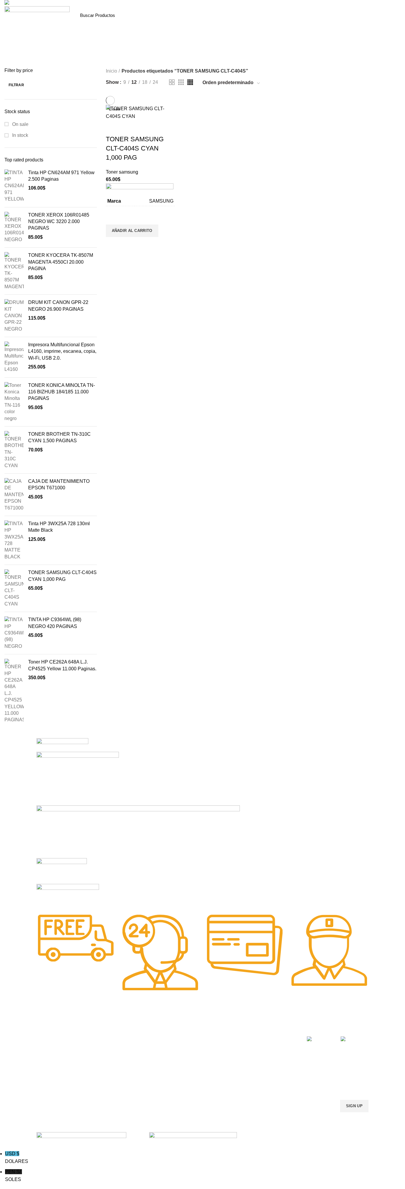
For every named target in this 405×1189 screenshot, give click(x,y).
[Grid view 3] (181, 82)
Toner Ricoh (47, 1089)
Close (114, 109)
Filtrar (16, 85)
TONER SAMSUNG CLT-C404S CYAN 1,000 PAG (62, 575)
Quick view (113, 244)
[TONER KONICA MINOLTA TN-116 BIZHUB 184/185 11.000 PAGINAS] (14, 402)
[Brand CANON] (61, 870)
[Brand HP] (77, 778)
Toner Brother (49, 1048)
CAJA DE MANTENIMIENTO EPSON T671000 (59, 484)
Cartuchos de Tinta (189, 1058)
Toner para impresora (192, 1048)
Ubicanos (248, 1078)
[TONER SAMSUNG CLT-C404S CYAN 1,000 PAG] (14, 588)
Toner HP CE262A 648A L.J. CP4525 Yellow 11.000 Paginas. (62, 665)
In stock (19, 135)
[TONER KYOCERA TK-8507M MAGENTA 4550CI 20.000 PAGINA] (14, 271)
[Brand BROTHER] (67, 895)
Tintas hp (112, 1038)
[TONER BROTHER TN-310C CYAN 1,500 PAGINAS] (14, 450)
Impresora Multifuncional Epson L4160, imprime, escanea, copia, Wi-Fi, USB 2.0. (62, 351)
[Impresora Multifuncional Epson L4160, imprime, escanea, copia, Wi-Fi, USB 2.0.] (14, 357)
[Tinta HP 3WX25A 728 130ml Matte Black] (14, 540)
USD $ (16, 1157)
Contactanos (251, 1068)
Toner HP (45, 1058)
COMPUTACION (187, 1028)
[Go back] (135, 58)
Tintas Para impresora (192, 1068)
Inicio (111, 70)
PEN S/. (13, 1175)
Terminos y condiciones (261, 1058)
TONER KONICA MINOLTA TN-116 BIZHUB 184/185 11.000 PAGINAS (61, 392)
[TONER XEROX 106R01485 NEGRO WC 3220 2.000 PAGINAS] (14, 227)
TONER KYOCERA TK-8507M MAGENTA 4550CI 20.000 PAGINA (60, 262)
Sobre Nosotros (259, 1028)
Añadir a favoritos (113, 217)
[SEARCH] (145, 15)
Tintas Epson (116, 1048)
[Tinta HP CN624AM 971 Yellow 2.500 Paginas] (14, 186)
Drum (177, 1078)
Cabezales (182, 1089)
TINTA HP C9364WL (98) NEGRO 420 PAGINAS (54, 623)
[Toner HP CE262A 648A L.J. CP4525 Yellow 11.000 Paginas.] (14, 691)
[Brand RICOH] (62, 744)
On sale (19, 124)
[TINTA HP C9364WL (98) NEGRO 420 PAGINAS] (14, 633)
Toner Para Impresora (57, 1038)
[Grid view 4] (190, 82)
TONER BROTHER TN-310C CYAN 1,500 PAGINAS (59, 437)
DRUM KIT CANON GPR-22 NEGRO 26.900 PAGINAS (58, 305)
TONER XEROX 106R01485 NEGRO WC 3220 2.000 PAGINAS (58, 221)
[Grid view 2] (172, 82)
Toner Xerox (47, 1068)
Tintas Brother (117, 1058)
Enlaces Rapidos (56, 1028)
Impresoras (182, 1038)
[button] (132, 231)
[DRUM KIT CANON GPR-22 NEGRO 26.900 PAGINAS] (14, 315)
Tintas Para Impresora (130, 1028)
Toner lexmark (49, 1078)
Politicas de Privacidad (260, 1038)
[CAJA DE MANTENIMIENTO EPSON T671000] (14, 494)
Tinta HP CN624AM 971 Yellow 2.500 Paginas (61, 176)
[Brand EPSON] (138, 831)
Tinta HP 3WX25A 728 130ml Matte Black (59, 527)
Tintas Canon (116, 1068)
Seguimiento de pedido (261, 1089)
